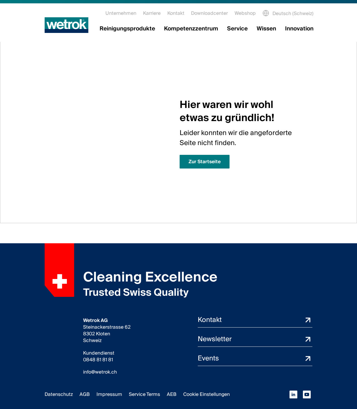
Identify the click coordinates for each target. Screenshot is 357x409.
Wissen (266, 28)
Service (237, 28)
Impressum (109, 394)
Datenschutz (59, 394)
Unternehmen (120, 13)
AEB (172, 394)
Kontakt (175, 13)
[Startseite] (66, 25)
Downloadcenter (209, 13)
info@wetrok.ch (100, 372)
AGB (84, 394)
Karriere (152, 13)
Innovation (299, 28)
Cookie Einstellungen (206, 394)
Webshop (245, 13)
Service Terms (144, 394)
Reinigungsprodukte (127, 29)
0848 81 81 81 (98, 360)
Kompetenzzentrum (191, 28)
